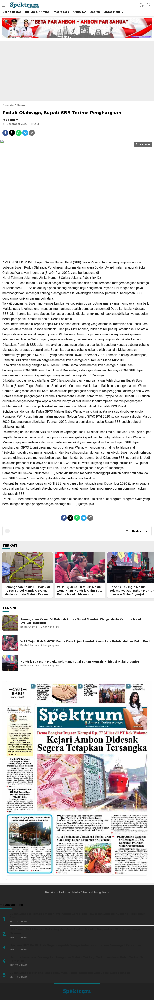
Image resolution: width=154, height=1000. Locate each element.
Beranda (8, 105)
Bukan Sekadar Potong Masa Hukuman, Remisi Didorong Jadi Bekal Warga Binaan (70, 972)
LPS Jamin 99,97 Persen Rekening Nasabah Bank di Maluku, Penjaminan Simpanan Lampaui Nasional (76, 931)
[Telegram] (25, 133)
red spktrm (10, 119)
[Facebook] (5, 133)
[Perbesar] (77, 254)
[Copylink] (32, 133)
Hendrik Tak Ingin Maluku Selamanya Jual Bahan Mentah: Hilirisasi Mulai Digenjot (79, 661)
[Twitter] (12, 133)
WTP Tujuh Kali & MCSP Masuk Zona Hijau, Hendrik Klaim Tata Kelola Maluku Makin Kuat (80, 590)
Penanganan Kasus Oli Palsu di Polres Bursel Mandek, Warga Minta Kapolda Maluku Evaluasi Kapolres (27, 592)
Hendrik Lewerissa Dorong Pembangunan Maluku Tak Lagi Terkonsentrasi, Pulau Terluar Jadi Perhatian (78, 959)
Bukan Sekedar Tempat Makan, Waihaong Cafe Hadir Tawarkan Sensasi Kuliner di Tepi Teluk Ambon (77, 915)
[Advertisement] (77, 71)
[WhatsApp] (19, 133)
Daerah (21, 105)
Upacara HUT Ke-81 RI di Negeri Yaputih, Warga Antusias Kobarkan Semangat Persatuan (75, 945)
